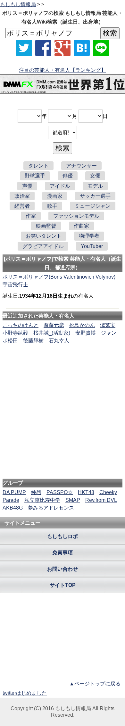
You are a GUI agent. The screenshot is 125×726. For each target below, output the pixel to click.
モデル (95, 186)
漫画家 (55, 196)
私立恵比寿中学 (42, 500)
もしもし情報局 (18, 4)
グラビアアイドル (42, 246)
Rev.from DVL (101, 500)
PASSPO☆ (59, 492)
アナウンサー (81, 165)
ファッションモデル (76, 216)
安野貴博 (85, 333)
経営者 (22, 206)
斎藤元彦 (54, 325)
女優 (95, 175)
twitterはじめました (25, 693)
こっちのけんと (20, 325)
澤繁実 (107, 325)
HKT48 (86, 492)
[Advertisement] (62, 364)
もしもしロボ (62, 536)
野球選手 (35, 175)
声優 (27, 186)
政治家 (22, 196)
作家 (31, 216)
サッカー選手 (95, 196)
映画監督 (46, 226)
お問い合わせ (62, 569)
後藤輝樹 (33, 340)
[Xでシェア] (24, 48)
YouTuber (92, 246)
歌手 (52, 206)
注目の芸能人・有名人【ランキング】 (62, 70)
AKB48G (13, 508)
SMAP (72, 500)
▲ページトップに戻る (95, 683)
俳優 (68, 175)
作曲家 (81, 226)
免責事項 (62, 552)
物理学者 (89, 236)
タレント (38, 165)
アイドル (60, 186)
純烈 (36, 492)
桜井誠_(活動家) (51, 333)
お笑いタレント (44, 236)
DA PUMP (14, 492)
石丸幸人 (59, 340)
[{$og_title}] (82, 48)
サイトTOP (63, 585)
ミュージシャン (93, 206)
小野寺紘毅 (15, 333)
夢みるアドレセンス (51, 508)
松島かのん (82, 325)
